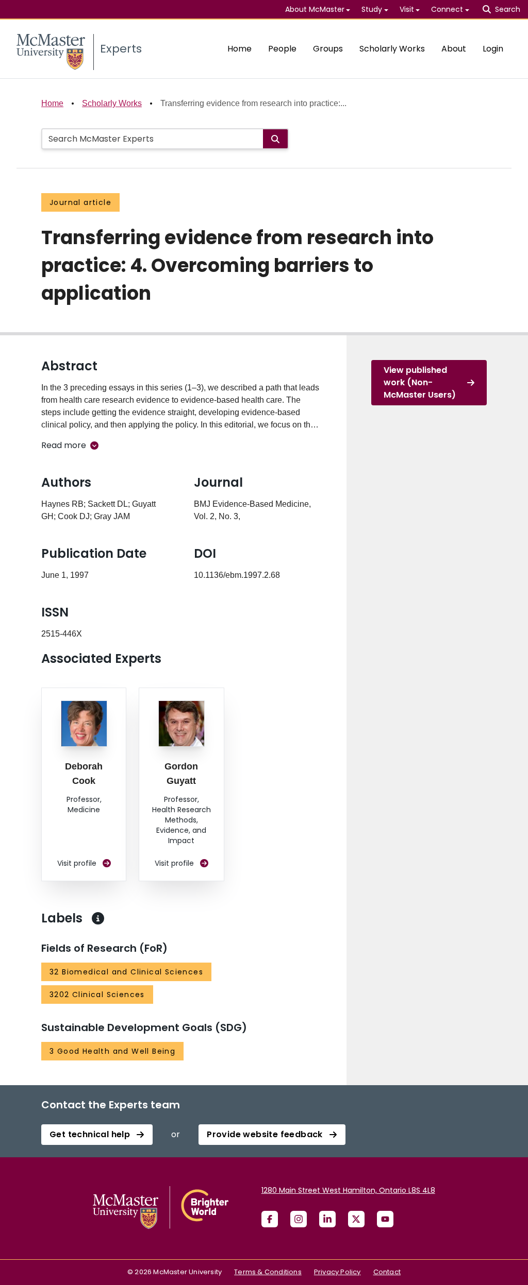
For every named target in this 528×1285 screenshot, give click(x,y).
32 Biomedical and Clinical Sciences (126, 972)
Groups (328, 49)
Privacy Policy (337, 1272)
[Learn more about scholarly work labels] (98, 918)
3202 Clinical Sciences (97, 994)
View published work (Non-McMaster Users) (420, 382)
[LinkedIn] (327, 1219)
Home (239, 49)
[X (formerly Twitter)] (356, 1219)
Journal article (80, 202)
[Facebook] (269, 1219)
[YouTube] (385, 1219)
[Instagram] (298, 1219)
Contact (387, 1272)
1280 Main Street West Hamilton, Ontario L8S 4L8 (348, 1190)
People (282, 49)
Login (493, 49)
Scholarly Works (392, 49)
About (453, 49)
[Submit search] (275, 138)
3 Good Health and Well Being (112, 1051)
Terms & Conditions (268, 1272)
